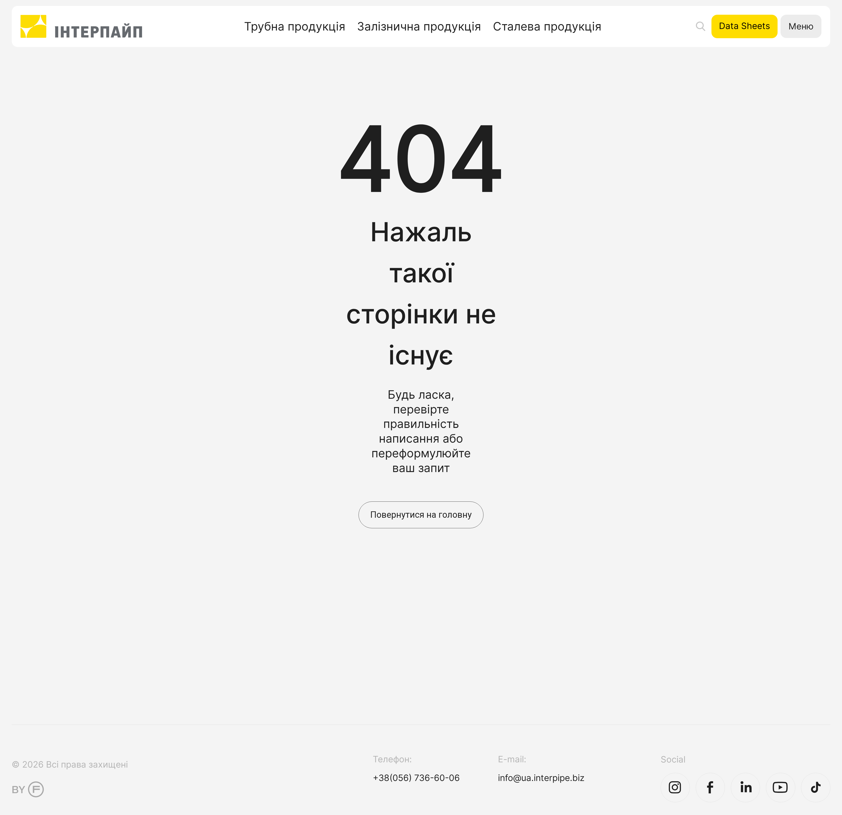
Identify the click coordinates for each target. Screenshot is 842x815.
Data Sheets (744, 25)
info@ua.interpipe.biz (541, 777)
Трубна (294, 26)
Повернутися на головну (421, 515)
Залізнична (419, 26)
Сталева (547, 26)
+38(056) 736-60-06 (416, 777)
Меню (801, 26)
